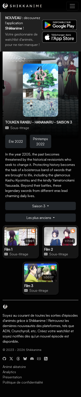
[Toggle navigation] (72, 6)
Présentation (12, 377)
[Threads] (18, 358)
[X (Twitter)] (11, 358)
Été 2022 (16, 141)
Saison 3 (39, 206)
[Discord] (32, 358)
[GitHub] (4, 358)
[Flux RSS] (46, 358)
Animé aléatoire (14, 367)
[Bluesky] (25, 358)
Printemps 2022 (40, 141)
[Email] (39, 358)
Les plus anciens (39, 218)
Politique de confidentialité (23, 382)
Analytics (9, 372)
